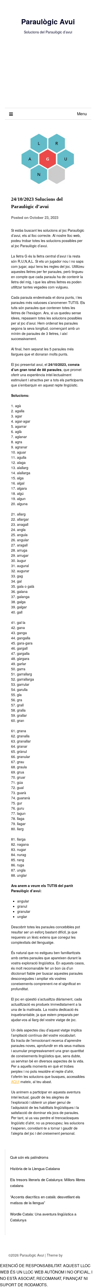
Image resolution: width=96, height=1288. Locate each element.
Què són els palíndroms (29, 1157)
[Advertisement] (48, 76)
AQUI (15, 1081)
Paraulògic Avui (48, 21)
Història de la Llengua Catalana (35, 1168)
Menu (82, 113)
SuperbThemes (76, 1255)
